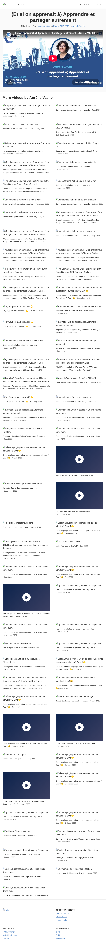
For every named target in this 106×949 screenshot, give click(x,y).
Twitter (59, 935)
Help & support (62, 913)
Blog (58, 932)
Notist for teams (10, 935)
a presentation (44, 26)
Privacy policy (62, 920)
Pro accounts (9, 932)
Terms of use (61, 917)
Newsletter (60, 938)
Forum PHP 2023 (61, 26)
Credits (6, 938)
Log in (98, 4)
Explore (21, 4)
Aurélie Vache (78, 26)
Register (84, 4)
